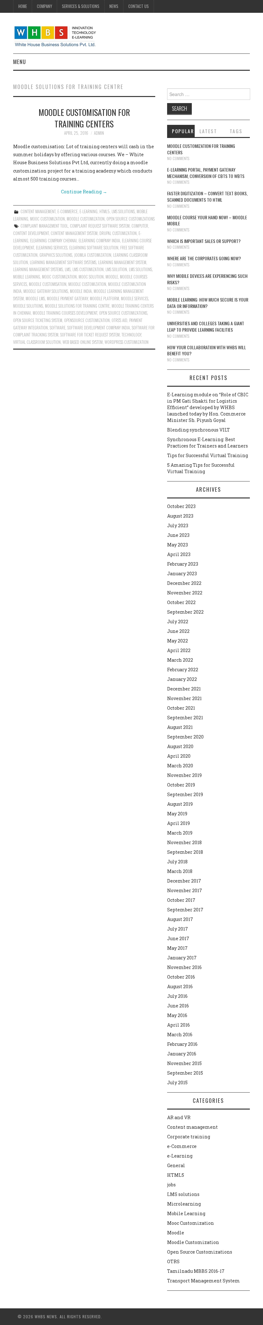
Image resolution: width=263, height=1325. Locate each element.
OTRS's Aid (119, 320)
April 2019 (178, 823)
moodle (112, 277)
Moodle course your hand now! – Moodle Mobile (207, 220)
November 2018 (184, 842)
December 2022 (184, 583)
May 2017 (177, 948)
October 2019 (181, 785)
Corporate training (188, 1137)
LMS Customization (88, 269)
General (176, 1165)
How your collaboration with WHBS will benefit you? (206, 350)
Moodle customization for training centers (201, 149)
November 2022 (184, 593)
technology (131, 335)
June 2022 (178, 631)
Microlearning (184, 1204)
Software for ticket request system (90, 335)
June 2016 (178, 1006)
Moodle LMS (35, 298)
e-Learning (89, 211)
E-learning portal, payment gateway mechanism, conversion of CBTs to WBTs (205, 172)
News (113, 6)
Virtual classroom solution (37, 342)
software (57, 328)
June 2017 (178, 938)
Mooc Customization (47, 219)
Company (44, 6)
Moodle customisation (47, 284)
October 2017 (181, 900)
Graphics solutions (55, 255)
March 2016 (179, 1034)
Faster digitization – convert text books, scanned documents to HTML (207, 196)
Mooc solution (91, 277)
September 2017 (185, 910)
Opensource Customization (87, 320)
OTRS (173, 1261)
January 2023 (182, 573)
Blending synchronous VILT (198, 430)
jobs (171, 1185)
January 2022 (182, 679)
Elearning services (51, 248)
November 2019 (184, 775)
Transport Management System (203, 1281)
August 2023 (180, 516)
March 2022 (180, 660)
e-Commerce (67, 211)
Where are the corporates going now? (204, 258)
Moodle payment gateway (67, 298)
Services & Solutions (80, 6)
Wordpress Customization (126, 342)
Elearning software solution (93, 248)
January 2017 (182, 958)
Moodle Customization (86, 219)
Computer (140, 226)
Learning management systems (38, 269)
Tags (236, 130)
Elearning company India (99, 241)
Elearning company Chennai (53, 241)
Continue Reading (84, 192)
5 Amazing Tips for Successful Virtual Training (201, 468)
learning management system (122, 262)
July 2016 (177, 996)
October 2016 (181, 977)
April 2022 (179, 650)
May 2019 (177, 814)
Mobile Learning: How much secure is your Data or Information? (207, 302)
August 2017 (180, 919)
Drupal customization (118, 233)
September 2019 (185, 794)
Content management (38, 211)
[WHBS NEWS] (55, 36)
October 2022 (181, 602)
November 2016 (184, 967)
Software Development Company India (98, 328)
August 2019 (180, 804)
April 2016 (178, 1025)
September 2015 (185, 1073)
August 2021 (180, 727)
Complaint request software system (100, 226)
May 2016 (177, 1015)
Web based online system (83, 342)
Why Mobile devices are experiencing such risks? (207, 279)
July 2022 (177, 621)
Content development (31, 233)
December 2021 (184, 689)
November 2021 (184, 698)
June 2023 (178, 535)
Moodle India (81, 291)
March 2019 (179, 833)
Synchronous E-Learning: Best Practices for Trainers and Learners (207, 442)
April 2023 (179, 554)
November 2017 (184, 890)
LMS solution (116, 269)
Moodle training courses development (65, 313)
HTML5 (104, 211)
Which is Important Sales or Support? (204, 241)
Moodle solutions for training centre (77, 306)
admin (99, 133)
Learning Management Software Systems (63, 262)
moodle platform (104, 298)
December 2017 (184, 881)
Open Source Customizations (130, 219)
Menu (19, 62)
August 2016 (180, 986)
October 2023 (181, 506)
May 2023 (177, 545)
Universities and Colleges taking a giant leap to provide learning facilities (205, 326)
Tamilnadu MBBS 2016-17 (196, 1271)
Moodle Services (134, 298)
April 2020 (179, 756)
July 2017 (177, 929)
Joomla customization (92, 255)
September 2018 (185, 852)
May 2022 (177, 641)
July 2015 (177, 1082)
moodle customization (87, 284)
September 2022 (185, 612)
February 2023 (182, 564)
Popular (183, 130)
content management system (74, 233)
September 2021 (185, 718)
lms (68, 269)
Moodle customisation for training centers (84, 118)
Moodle (175, 1233)
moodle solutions (28, 306)
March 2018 (179, 871)
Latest (208, 130)
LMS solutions (123, 211)
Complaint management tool (44, 226)
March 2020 (180, 766)
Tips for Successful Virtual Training (207, 455)
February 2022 (182, 670)
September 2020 (185, 737)
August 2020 (180, 746)
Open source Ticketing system (37, 320)
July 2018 (177, 862)
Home (22, 6)
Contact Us (138, 6)
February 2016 (182, 1044)
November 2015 (184, 1063)
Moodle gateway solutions (45, 291)
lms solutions (140, 269)
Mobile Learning (26, 277)
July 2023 (177, 525)
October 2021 (181, 708)
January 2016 (181, 1054)
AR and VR (179, 1117)
